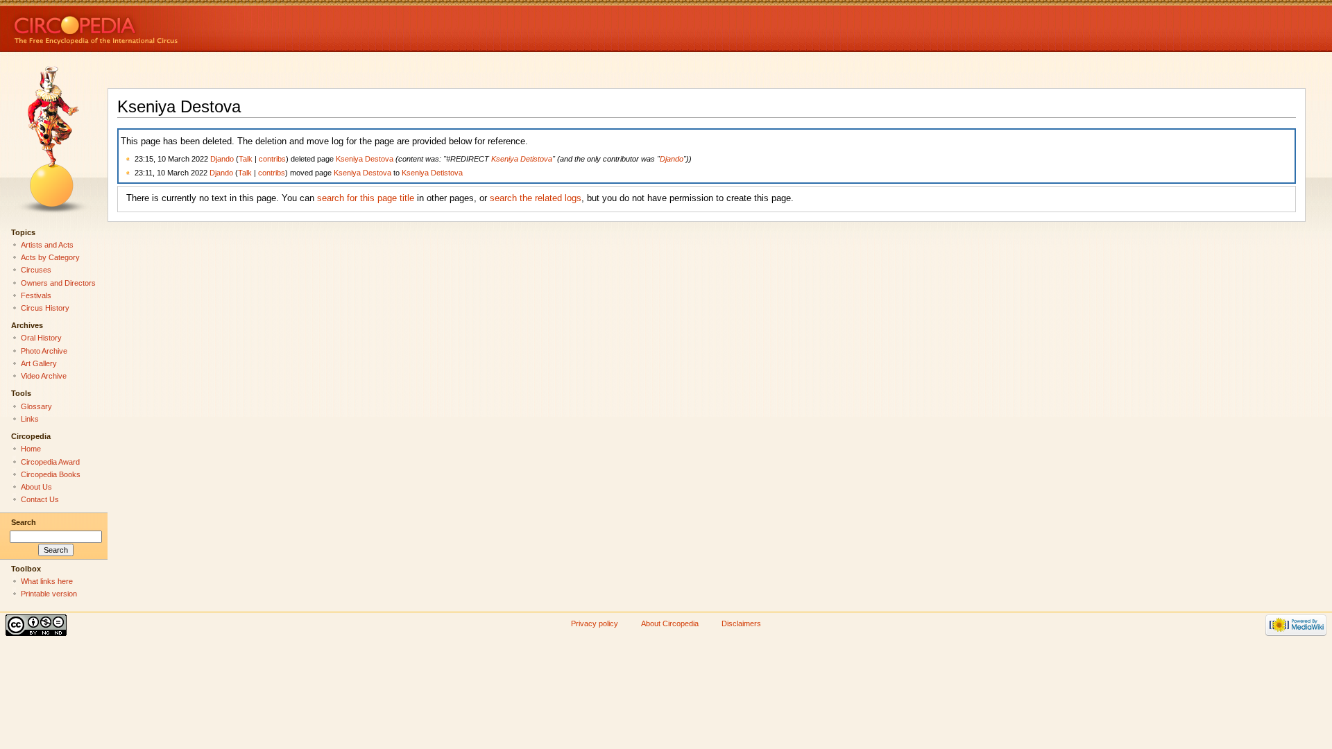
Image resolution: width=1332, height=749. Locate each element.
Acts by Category (50, 257)
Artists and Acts (47, 245)
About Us (36, 487)
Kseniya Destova (364, 159)
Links (30, 419)
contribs (272, 159)
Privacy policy (594, 623)
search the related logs (535, 198)
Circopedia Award (50, 462)
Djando (222, 159)
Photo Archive (44, 351)
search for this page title (365, 198)
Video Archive (44, 376)
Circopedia (142, 26)
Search (23, 522)
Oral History (41, 338)
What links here (47, 581)
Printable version (49, 593)
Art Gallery (39, 363)
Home (31, 449)
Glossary (36, 406)
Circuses (36, 270)
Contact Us (40, 499)
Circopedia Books (50, 474)
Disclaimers (741, 623)
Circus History (45, 308)
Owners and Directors (58, 283)
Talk (246, 159)
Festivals (36, 295)
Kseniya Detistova (521, 159)
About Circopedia (670, 623)
